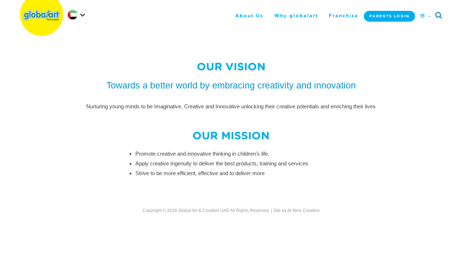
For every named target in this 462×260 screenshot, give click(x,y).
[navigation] (76, 14)
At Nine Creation (303, 210)
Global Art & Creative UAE (203, 210)
